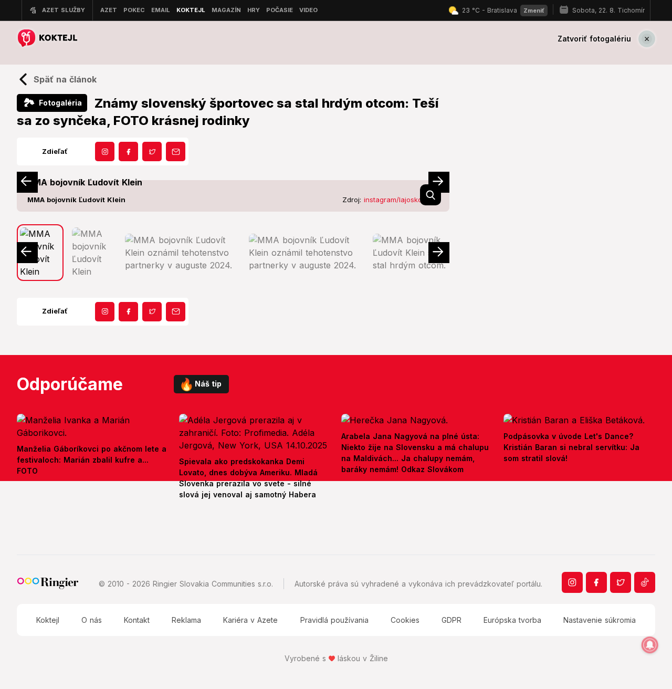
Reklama (186, 619)
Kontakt (137, 619)
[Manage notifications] (650, 644)
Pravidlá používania (334, 619)
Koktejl (47, 619)
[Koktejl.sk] (47, 38)
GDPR (451, 619)
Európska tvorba (512, 619)
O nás (91, 619)
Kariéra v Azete (250, 619)
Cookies (405, 619)
